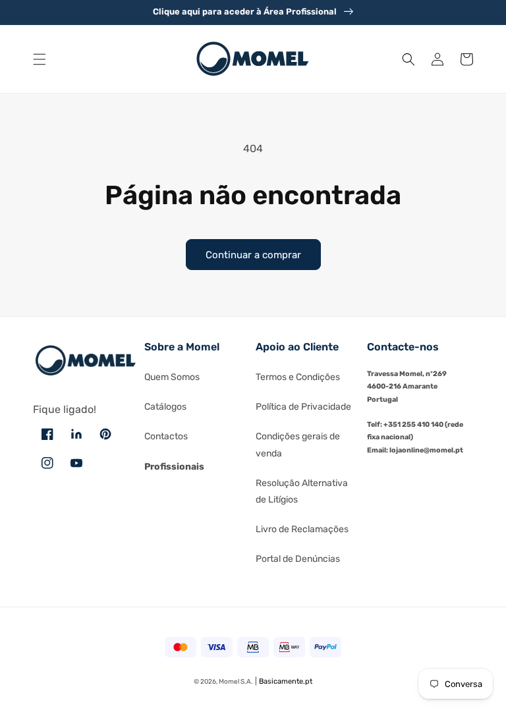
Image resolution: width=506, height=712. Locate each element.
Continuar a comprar (253, 255)
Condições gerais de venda (298, 444)
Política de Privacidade (303, 406)
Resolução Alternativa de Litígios (302, 491)
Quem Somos (172, 377)
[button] (39, 59)
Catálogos (165, 406)
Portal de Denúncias (298, 558)
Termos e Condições (298, 377)
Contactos (166, 436)
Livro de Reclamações (302, 529)
